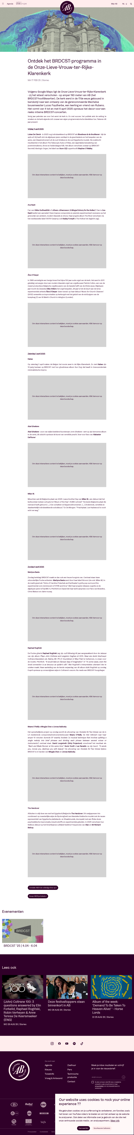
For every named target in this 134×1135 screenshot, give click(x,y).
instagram (52, 1043)
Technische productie (72, 1075)
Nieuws (48, 1069)
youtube (66, 1043)
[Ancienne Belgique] (67, 8)
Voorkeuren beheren (102, 1128)
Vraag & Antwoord (53, 1078)
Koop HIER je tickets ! (38, 896)
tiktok (81, 1043)
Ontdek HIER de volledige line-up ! (43, 887)
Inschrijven (123, 1077)
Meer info (115, 1120)
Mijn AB (114, 4)
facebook (59, 1043)
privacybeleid (99, 1086)
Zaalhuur (71, 1065)
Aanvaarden (83, 1128)
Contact (71, 1081)
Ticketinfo (49, 1073)
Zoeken (131, 4)
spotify (74, 1043)
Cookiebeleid (44, 1132)
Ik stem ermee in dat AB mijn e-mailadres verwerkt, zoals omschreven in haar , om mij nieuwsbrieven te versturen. (108, 1085)
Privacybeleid (32, 1132)
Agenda (10, 4)
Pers (69, 1069)
